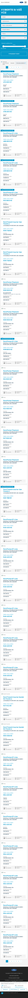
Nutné (5, 985)
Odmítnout (5, 989)
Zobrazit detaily (19, 987)
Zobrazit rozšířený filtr (6, 43)
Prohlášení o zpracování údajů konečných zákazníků (14, 981)
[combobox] (14, 17)
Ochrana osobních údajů (14, 978)
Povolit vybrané (14, 989)
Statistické (20, 985)
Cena (14, 44)
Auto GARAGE (5, 2)
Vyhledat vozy (14, 54)
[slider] (3, 46)
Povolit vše (22, 989)
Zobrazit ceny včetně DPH (6, 63)
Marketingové (7, 987)
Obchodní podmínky (14, 975)
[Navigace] (25, 2)
